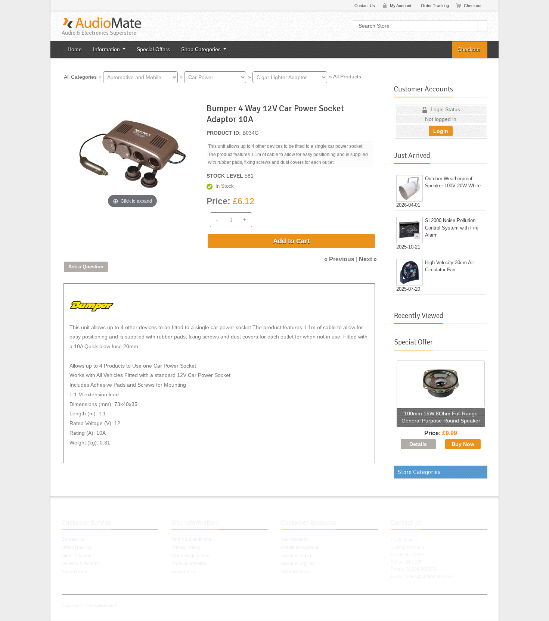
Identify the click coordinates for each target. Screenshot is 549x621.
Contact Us (364, 5)
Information (106, 49)
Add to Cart (291, 241)
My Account (400, 5)
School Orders (295, 571)
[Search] (482, 25)
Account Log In (296, 555)
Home (75, 49)
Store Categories (419, 472)
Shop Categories (201, 49)
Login (440, 131)
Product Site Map (188, 563)
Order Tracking (435, 5)
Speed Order (75, 571)
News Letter (183, 571)
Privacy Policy (185, 547)
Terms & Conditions (191, 539)
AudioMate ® (105, 605)
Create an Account (299, 547)
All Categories (80, 76)
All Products (347, 76)
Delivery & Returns (81, 563)
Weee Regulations (190, 555)
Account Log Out (297, 563)
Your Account (294, 539)
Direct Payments (78, 555)
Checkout (472, 5)
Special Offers (153, 49)
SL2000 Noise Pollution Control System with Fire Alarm (451, 228)
